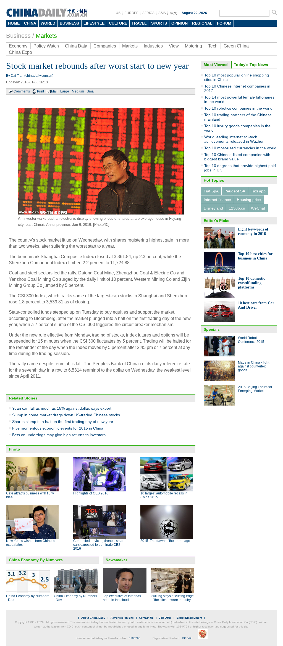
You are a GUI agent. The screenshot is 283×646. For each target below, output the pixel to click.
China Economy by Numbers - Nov (75, 598)
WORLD (48, 23)
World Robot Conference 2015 (251, 340)
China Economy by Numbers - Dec (27, 598)
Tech (213, 46)
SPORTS (159, 23)
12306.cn (237, 208)
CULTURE (118, 23)
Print (40, 91)
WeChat (258, 208)
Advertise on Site (122, 617)
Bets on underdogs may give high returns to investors (59, 435)
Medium (78, 91)
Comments (22, 91)
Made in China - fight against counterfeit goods (253, 366)
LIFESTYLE (93, 23)
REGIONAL (202, 23)
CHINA (30, 23)
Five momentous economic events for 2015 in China (57, 428)
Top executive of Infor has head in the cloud (122, 598)
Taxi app (258, 191)
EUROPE (131, 13)
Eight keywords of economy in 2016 (253, 231)
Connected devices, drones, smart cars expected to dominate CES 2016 (98, 544)
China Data (76, 46)
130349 (187, 638)
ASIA (162, 13)
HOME (14, 23)
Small (91, 91)
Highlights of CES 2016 (90, 493)
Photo (14, 449)
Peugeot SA (234, 191)
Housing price (249, 199)
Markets (46, 35)
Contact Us (146, 617)
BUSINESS (69, 23)
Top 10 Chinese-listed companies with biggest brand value (237, 156)
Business (18, 35)
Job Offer (165, 617)
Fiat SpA (211, 191)
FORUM (224, 23)
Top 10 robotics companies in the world (238, 108)
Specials (212, 329)
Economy (18, 46)
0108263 (134, 638)
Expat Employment (189, 617)
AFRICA (148, 13)
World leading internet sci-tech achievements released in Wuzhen (234, 139)
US (118, 13)
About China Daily (93, 617)
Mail (54, 91)
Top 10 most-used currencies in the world (240, 148)
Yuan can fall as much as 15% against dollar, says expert (61, 408)
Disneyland (213, 208)
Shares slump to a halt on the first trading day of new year (62, 421)
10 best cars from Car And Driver (256, 305)
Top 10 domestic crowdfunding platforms (251, 282)
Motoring (193, 46)
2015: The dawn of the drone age (165, 541)
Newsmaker (116, 560)
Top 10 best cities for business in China (255, 256)
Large (64, 91)
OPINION (179, 23)
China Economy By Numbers (36, 560)
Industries (153, 46)
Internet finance (217, 199)
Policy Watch (46, 46)
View (174, 46)
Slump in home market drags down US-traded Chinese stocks (66, 415)
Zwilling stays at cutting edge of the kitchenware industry (172, 598)
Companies (104, 46)
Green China (236, 46)
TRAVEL (139, 23)
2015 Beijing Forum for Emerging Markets (255, 389)
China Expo (20, 52)
